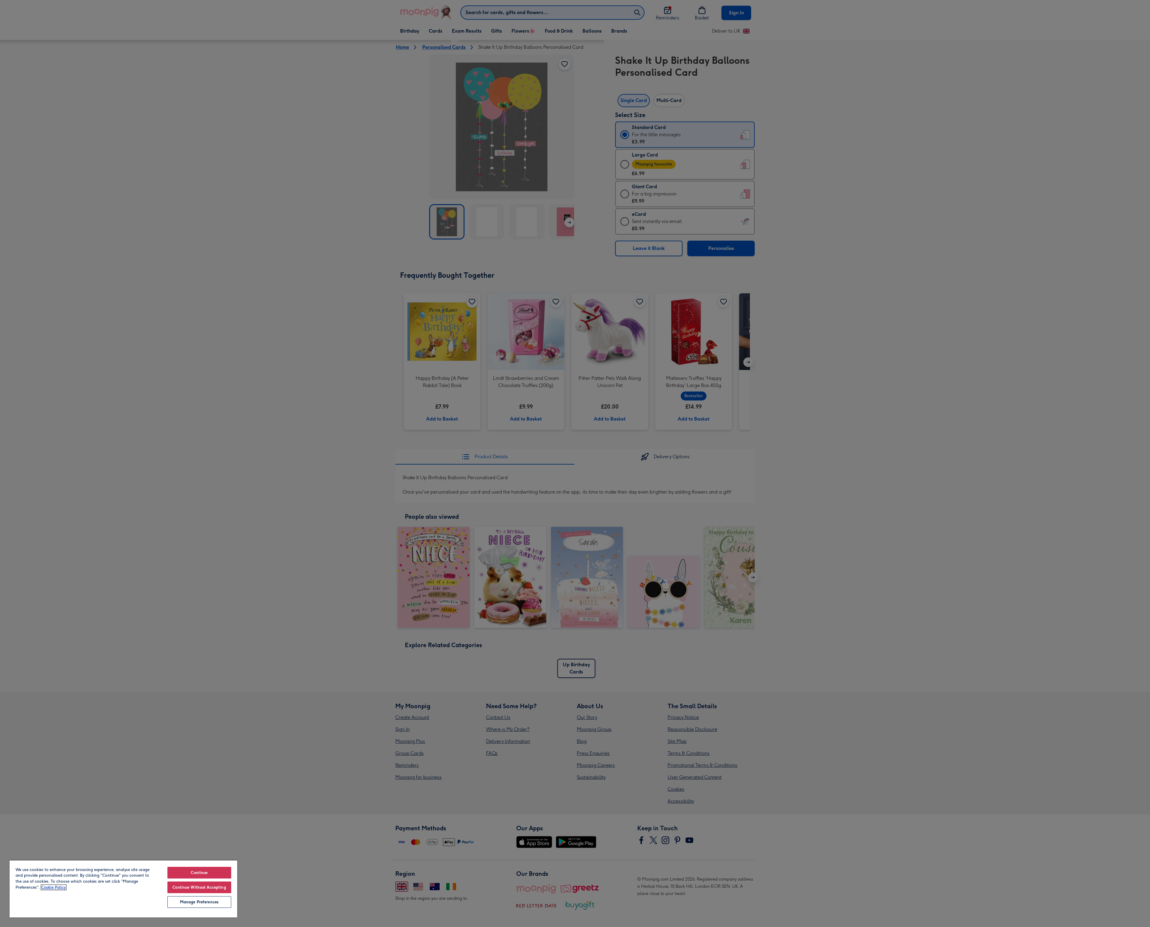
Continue (199, 872)
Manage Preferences (199, 902)
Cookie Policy (53, 887)
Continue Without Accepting (199, 887)
